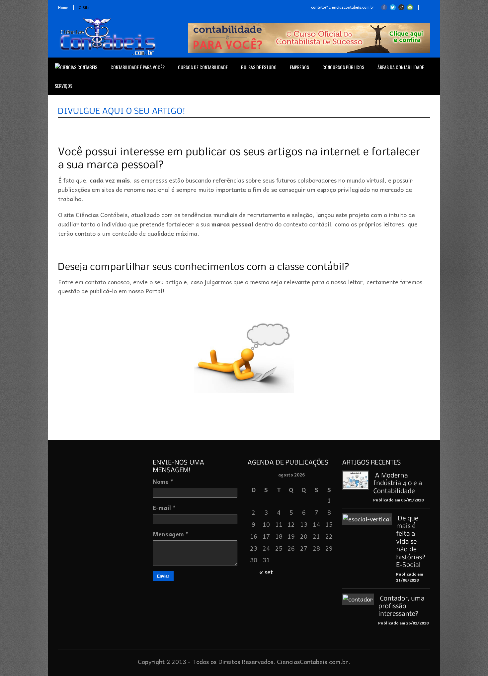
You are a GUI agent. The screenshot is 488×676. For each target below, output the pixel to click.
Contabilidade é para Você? (138, 67)
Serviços (63, 85)
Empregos (299, 67)
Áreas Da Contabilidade (400, 67)
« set (266, 572)
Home (63, 7)
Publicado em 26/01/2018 (403, 622)
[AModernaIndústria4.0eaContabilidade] (398, 483)
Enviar (163, 576)
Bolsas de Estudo (259, 67)
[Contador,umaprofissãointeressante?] (402, 606)
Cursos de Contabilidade (203, 67)
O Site (84, 7)
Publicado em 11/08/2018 (409, 577)
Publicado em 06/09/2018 (398, 499)
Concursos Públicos (343, 67)
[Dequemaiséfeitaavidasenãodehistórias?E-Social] (411, 541)
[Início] (76, 67)
